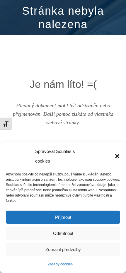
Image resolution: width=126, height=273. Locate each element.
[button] (117, 156)
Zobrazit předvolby (63, 249)
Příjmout (63, 217)
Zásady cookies (60, 264)
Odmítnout (63, 233)
